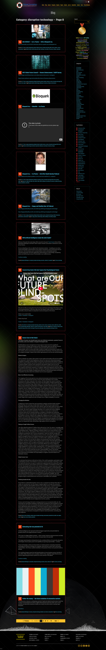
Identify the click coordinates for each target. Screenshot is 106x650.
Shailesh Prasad (81, 137)
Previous (26, 621)
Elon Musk (78, 73)
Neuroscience (87, 52)
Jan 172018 (20, 106)
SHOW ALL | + (78, 182)
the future (55, 328)
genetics (56, 47)
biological (35, 81)
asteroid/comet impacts (81, 84)
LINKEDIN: (61, 634)
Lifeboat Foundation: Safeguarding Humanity (26, 5)
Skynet (77, 76)
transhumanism (20, 49)
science (59, 47)
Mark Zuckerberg (80, 77)
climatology (78, 103)
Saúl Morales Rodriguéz (81, 130)
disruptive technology (46, 47)
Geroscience (79, 191)
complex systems (33, 515)
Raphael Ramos (81, 163)
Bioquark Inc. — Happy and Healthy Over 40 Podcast (37, 206)
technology (60, 260)
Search (88, 21)
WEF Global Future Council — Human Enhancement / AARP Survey (41, 72)
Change (58, 326)
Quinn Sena (80, 134)
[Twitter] (81, 646)
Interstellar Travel (86, 49)
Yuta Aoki (80, 157)
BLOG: (45, 636)
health (19, 181)
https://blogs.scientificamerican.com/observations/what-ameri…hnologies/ (36, 75)
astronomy (78, 85)
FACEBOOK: (31, 634)
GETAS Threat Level (20, 637)
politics (78, 53)
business (40, 47)
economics (42, 260)
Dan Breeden (81, 136)
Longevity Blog (79, 192)
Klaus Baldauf (81, 153)
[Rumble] (89, 646)
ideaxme (77, 49)
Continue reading (22, 257)
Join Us (69, 5)
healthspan (42, 49)
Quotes (78, 5)
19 (51, 621)
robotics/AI (47, 260)
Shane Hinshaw (81, 162)
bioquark (27, 49)
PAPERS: (46, 640)
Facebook (25, 315)
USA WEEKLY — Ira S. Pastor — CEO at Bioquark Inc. (37, 42)
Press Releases (87, 5)
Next (56, 621)
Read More (21, 608)
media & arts (56, 325)
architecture (78, 82)
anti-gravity (78, 81)
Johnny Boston (24, 325)
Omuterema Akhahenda (80, 151)
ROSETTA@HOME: (32, 640)
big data (78, 90)
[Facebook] (79, 646)
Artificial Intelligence (80, 39)
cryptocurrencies (79, 110)
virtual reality (45, 326)
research (83, 55)
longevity (56, 181)
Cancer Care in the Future (30, 338)
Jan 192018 (20, 73)
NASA (85, 52)
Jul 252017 (20, 527)
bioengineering (31, 47)
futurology (32, 328)
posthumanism (20, 217)
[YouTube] (86, 646)
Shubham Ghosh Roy (82, 132)
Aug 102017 (20, 270)
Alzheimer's (81, 38)
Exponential (37, 146)
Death (38, 181)
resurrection (27, 183)
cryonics (51, 81)
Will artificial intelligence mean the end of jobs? (36, 238)
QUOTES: (77, 640)
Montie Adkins (81, 177)
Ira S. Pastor (24, 47)
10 (45, 621)
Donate (65, 5)
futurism (53, 47)
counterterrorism (79, 108)
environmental (46, 515)
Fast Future (51, 242)
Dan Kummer (81, 149)
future (57, 260)
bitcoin (83, 42)
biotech (30, 49)
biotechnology (34, 49)
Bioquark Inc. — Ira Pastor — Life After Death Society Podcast (40, 174)
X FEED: (30, 636)
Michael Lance (81, 173)
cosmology (39, 179)
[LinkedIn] (84, 646)
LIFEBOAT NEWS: (47, 634)
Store (82, 5)
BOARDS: (77, 636)
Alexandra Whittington (25, 260)
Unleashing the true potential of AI (32, 527)
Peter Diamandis (80, 70)
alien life (78, 80)
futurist (29, 328)
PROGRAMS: (78, 638)
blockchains (79, 99)
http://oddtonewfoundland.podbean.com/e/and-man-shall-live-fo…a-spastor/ (37, 176)
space (78, 56)
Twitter (20, 315)
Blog (46, 5)
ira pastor (79, 50)
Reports (57, 5)
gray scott (37, 328)
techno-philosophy (47, 328)
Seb (79, 172)
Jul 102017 (20, 599)
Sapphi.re (35, 645)
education (40, 325)
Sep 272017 (20, 238)
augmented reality (80, 86)
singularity (50, 260)
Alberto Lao (80, 160)
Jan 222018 (20, 42)
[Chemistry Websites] (82, 29)
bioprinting (39, 81)
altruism (51, 326)
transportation (50, 612)
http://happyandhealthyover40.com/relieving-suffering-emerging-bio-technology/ (38, 208)
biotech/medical (36, 47)
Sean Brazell (81, 167)
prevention (33, 517)
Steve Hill (80, 168)
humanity (88, 47)
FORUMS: (61, 640)
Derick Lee (80, 158)
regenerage (85, 53)
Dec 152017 (20, 174)
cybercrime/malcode (80, 112)
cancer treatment (28, 517)
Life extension (51, 49)
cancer (24, 517)
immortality (46, 49)
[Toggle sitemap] (86, 2)
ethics (43, 325)
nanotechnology (23, 326)
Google (76, 47)
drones (77, 118)
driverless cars (42, 612)
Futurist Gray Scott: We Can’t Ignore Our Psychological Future (40, 270)
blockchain (87, 42)
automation (31, 562)
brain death (38, 49)
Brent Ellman (81, 170)
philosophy (28, 326)
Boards (49, 5)
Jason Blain (80, 175)
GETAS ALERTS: (78, 634)
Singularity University (81, 75)
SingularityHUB (79, 199)
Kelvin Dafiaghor (81, 142)
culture (61, 326)
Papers (61, 5)
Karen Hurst (80, 144)
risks (85, 55)
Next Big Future (79, 195)
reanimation (58, 49)
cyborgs (78, 113)
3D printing (78, 67)
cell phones (55, 326)
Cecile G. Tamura (82, 155)
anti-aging (26, 181)
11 (47, 621)
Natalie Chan (81, 165)
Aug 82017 (20, 338)
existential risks (51, 515)
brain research (35, 181)
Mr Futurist (78, 194)
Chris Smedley (81, 180)
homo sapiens (23, 83)
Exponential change (21, 328)
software (36, 326)
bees (77, 89)
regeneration (79, 55)
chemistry (48, 81)
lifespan (55, 49)
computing (31, 260)
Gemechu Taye (81, 141)
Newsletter (74, 5)
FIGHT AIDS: (31, 638)
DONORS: (61, 636)
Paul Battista (81, 139)
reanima (19, 183)
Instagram (30, 315)
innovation (49, 325)
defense (78, 114)
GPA (35, 328)
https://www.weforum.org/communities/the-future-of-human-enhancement (36, 78)
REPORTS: (46, 638)
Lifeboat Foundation (24, 645)
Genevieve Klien (81, 128)
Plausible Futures (80, 197)
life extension (58, 215)
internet (53, 325)
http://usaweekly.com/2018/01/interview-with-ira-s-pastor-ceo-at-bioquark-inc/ (37, 44)
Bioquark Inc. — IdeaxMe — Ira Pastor (33, 106)
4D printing (78, 68)
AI (55, 260)
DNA (50, 47)
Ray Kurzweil (79, 72)
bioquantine (85, 39)
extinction (82, 45)
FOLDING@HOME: (63, 638)
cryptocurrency (83, 44)
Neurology (60, 181)
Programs (53, 5)
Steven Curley (24, 515)
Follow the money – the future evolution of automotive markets (41, 598)
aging (27, 47)
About (43, 5)
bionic (77, 94)
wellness (85, 58)
